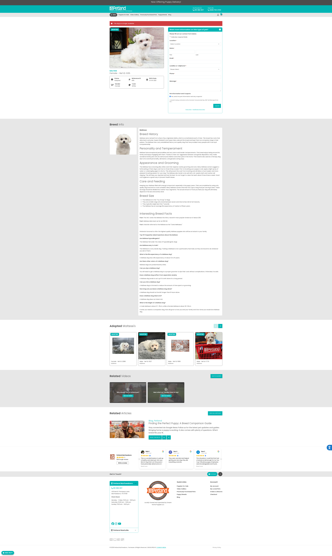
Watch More (216, 376)
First (171, 55)
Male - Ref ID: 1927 (146, 361)
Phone (172, 74)
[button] (221, 459)
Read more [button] (179, 466)
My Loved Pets (215, 489)
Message (173, 81)
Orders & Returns (216, 492)
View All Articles (215, 413)
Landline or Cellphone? (178, 66)
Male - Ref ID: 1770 (203, 361)
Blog (169, 15)
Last (197, 55)
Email (172, 58)
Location (173, 40)
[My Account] (218, 15)
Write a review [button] (122, 463)
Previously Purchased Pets (148, 15)
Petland (158, 420)
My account (214, 486)
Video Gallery (134, 15)
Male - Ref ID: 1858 (174, 361)
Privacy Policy (217, 547)
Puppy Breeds (162, 15)
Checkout (213, 494)
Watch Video (128, 396)
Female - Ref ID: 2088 (118, 361)
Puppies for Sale (124, 15)
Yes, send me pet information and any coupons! (186, 96)
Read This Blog (155, 437)
